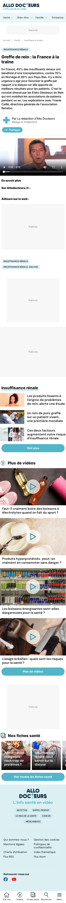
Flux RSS (9, 856)
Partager (14, 130)
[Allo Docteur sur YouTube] (14, 879)
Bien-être (23, 17)
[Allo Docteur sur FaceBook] (6, 879)
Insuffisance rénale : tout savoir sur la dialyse (44, 758)
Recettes (22, 810)
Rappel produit (41, 810)
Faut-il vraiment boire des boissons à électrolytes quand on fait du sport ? (30, 511)
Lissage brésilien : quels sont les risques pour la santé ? (32, 661)
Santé (6, 17)
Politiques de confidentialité (43, 845)
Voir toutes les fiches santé (33, 777)
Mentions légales (14, 844)
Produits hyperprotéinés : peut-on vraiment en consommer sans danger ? (31, 561)
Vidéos (19, 899)
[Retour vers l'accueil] (33, 6)
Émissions (58, 17)
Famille (40, 17)
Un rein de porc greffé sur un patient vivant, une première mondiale (45, 417)
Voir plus (33, 448)
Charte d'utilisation (15, 852)
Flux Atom (40, 856)
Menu (59, 899)
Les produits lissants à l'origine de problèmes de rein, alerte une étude (46, 400)
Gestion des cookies (46, 839)
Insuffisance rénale (33, 40)
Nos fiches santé (24, 735)
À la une (7, 899)
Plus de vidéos (22, 463)
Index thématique (45, 852)
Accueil (6, 40)
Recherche (46, 899)
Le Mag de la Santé (26, 816)
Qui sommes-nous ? (16, 839)
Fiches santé (33, 899)
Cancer (46, 816)
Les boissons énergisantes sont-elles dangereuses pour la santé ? (30, 611)
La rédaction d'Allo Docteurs (36, 118)
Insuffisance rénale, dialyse (21, 267)
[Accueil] (33, 796)
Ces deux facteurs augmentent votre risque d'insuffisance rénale (46, 434)
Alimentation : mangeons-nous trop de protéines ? (15, 758)
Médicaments (33, 821)
